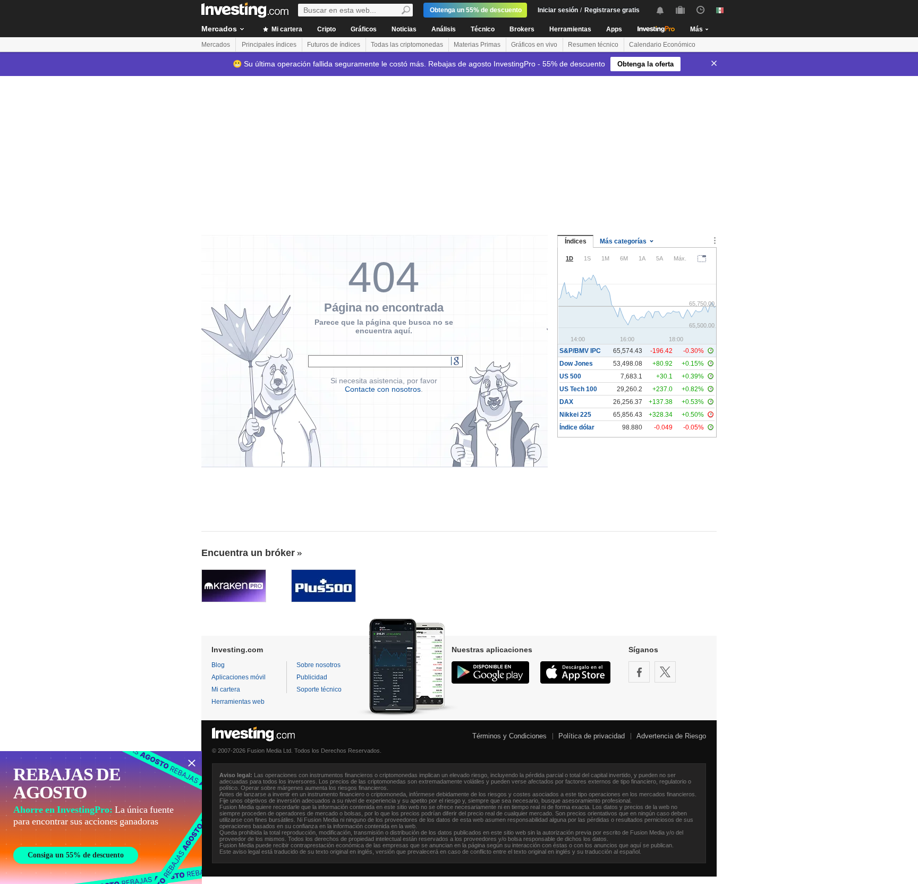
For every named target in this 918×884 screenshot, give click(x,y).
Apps (614, 29)
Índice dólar (576, 427)
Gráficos (364, 29)
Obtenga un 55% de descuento (476, 10)
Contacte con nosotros (383, 389)
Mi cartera (286, 29)
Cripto (326, 29)
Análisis (443, 29)
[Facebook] (639, 672)
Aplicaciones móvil (238, 677)
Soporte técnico (319, 689)
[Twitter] (665, 672)
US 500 (570, 376)
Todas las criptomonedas (407, 44)
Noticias (404, 29)
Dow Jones (576, 363)
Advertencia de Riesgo (671, 736)
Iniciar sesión (558, 10)
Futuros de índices (333, 44)
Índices (575, 241)
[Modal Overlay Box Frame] (101, 817)
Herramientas (570, 29)
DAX (566, 402)
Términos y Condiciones (509, 736)
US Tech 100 (578, 389)
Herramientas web (238, 701)
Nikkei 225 (575, 414)
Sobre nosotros (318, 665)
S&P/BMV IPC (580, 351)
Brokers (521, 29)
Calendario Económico (662, 44)
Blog (218, 665)
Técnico (483, 29)
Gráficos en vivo (534, 44)
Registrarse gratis (612, 10)
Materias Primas (477, 44)
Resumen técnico (593, 44)
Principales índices (269, 44)
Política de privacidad (591, 736)
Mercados (219, 28)
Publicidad (311, 677)
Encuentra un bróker (248, 553)
